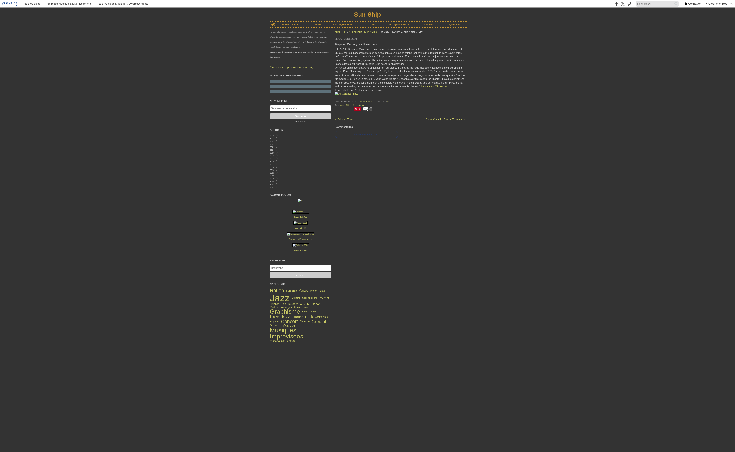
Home (273, 23)
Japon (316, 304)
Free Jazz (280, 317)
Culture (317, 24)
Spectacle (454, 24)
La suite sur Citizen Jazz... (436, 86)
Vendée (303, 290)
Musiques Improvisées (401, 24)
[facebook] (616, 4)
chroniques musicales (345, 24)
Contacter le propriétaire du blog (292, 67)
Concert (429, 24)
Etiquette (274, 321)
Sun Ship (291, 290)
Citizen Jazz (301, 307)
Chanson (305, 321)
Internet (324, 297)
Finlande (274, 304)
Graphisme (285, 312)
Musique (288, 325)
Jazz (372, 24)
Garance (275, 325)
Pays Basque (309, 311)
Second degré (309, 298)
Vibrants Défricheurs (283, 340)
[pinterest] (629, 4)
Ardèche (305, 304)
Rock (309, 317)
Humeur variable (291, 24)
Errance (297, 317)
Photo (313, 290)
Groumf (318, 321)
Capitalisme (321, 317)
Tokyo (322, 290)
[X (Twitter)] (623, 4)
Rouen (277, 290)
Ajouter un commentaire (366, 134)
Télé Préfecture (289, 304)
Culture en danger (281, 307)
